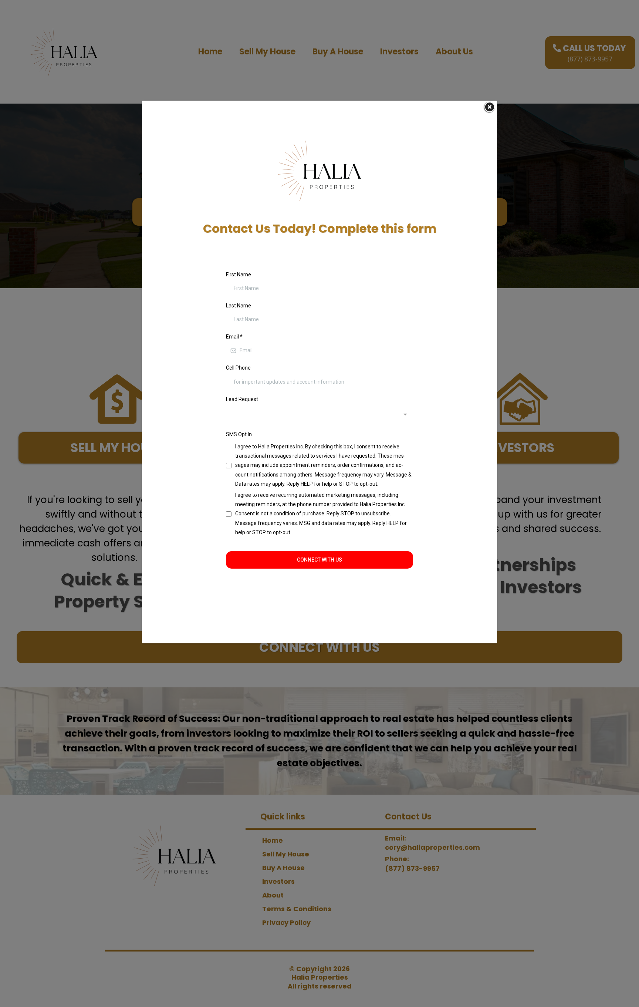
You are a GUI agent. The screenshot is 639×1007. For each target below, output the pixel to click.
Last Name (238, 306)
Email (234, 337)
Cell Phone (238, 368)
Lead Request (242, 399)
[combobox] (319, 415)
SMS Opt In (239, 434)
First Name (238, 274)
